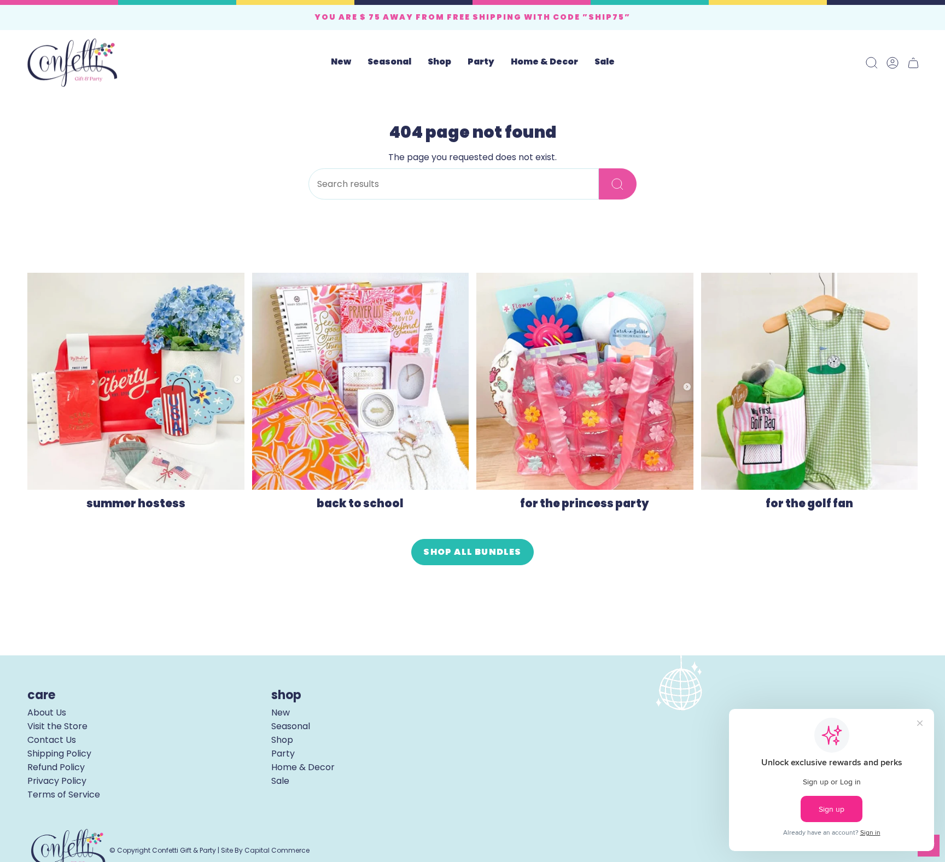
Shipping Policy (59, 753)
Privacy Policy (56, 781)
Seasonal (290, 726)
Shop (282, 740)
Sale (280, 781)
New (280, 712)
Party (283, 753)
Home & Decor (303, 767)
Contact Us (51, 740)
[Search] (618, 184)
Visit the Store (57, 726)
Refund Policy (56, 767)
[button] (389, 62)
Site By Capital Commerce (265, 850)
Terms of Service (63, 794)
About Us (46, 712)
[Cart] (913, 63)
